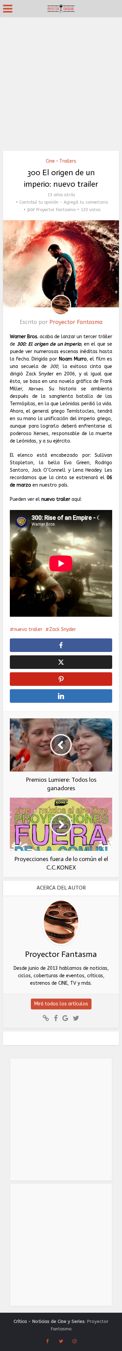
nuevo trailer (28, 629)
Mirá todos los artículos (61, 1004)
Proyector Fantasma (56, 209)
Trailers (67, 161)
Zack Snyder (62, 629)
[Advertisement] (61, 81)
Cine (50, 161)
